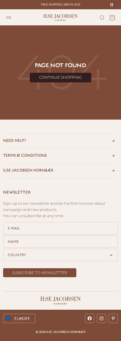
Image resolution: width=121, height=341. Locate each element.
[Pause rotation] (111, 4)
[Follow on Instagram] (101, 318)
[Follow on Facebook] (89, 318)
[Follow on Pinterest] (113, 318)
